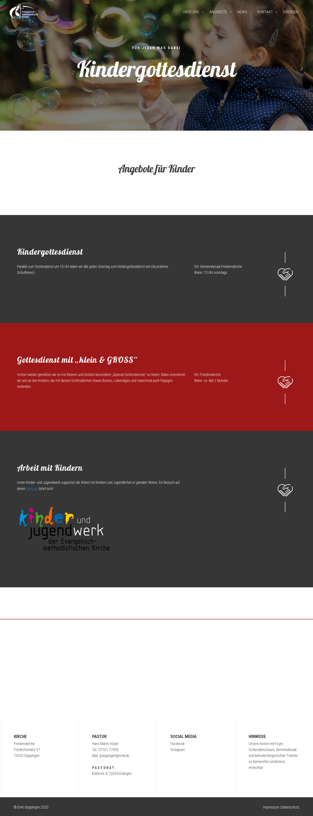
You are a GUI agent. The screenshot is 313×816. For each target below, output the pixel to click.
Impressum (271, 807)
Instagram (177, 750)
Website (32, 489)
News (242, 12)
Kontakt (265, 12)
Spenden (290, 12)
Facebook (177, 744)
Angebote (218, 12)
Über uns (191, 12)
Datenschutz (290, 807)
